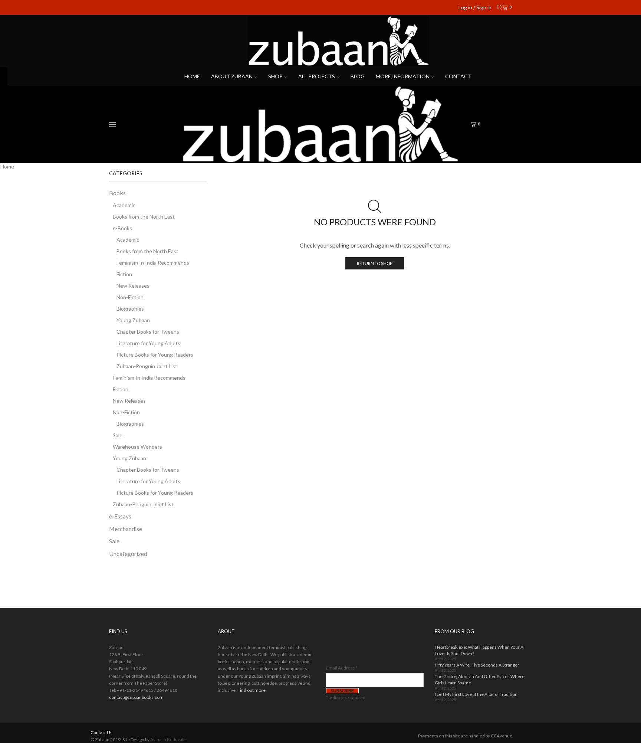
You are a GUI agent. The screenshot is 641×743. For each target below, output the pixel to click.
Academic (124, 205)
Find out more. (252, 690)
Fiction (124, 274)
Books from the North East (144, 216)
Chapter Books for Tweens (147, 331)
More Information (403, 76)
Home (192, 76)
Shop (275, 76)
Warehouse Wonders (137, 446)
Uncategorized (128, 553)
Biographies (130, 308)
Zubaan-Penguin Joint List (146, 366)
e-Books (122, 228)
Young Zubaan (133, 320)
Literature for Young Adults (148, 343)
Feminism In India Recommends (152, 262)
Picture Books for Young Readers (154, 354)
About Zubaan (232, 76)
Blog (358, 76)
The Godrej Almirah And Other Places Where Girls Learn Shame (480, 679)
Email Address (342, 668)
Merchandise (125, 528)
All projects (316, 76)
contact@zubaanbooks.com (136, 697)
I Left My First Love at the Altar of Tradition (476, 694)
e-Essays (120, 516)
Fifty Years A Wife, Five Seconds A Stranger (477, 665)
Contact (458, 76)
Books (117, 192)
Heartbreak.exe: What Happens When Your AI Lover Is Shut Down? (480, 650)
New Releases (132, 285)
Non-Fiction (130, 297)
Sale (117, 435)
